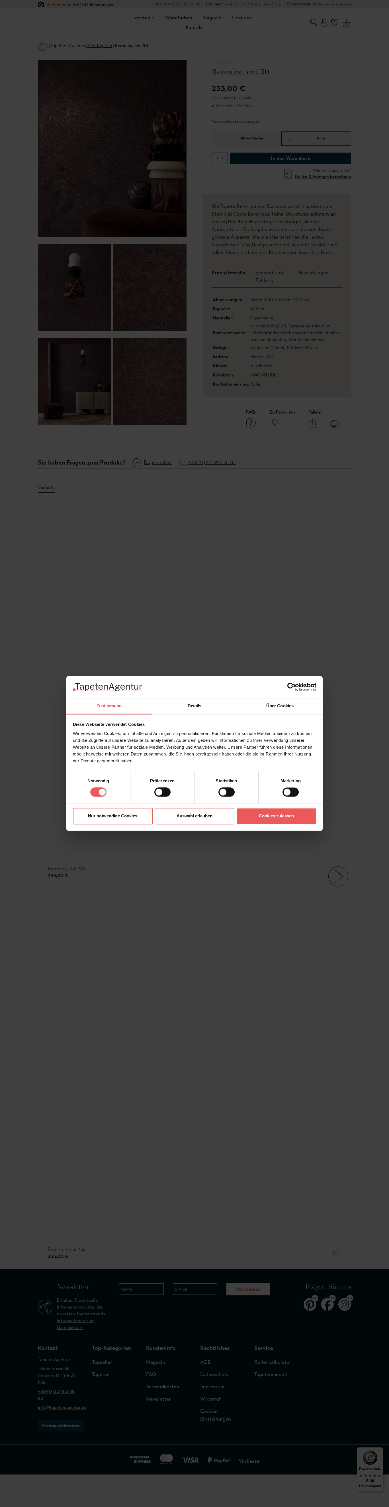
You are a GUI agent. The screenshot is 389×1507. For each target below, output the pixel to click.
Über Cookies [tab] (280, 705)
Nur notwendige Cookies (112, 815)
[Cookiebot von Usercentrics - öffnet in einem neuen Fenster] (291, 687)
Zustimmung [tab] (109, 705)
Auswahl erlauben (194, 815)
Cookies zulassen (276, 815)
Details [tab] (195, 705)
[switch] (162, 792)
